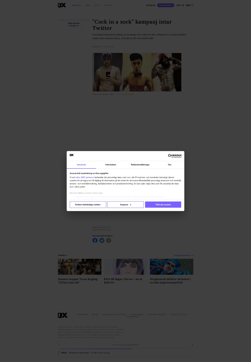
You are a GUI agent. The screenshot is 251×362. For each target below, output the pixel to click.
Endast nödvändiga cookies (88, 204)
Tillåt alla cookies (163, 204)
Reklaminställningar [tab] (140, 165)
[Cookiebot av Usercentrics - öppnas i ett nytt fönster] (170, 156)
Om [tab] (169, 165)
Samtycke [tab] (81, 165)
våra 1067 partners (85, 177)
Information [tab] (110, 165)
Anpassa (124, 204)
